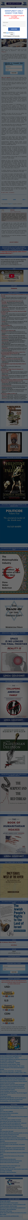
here (7, 32)
